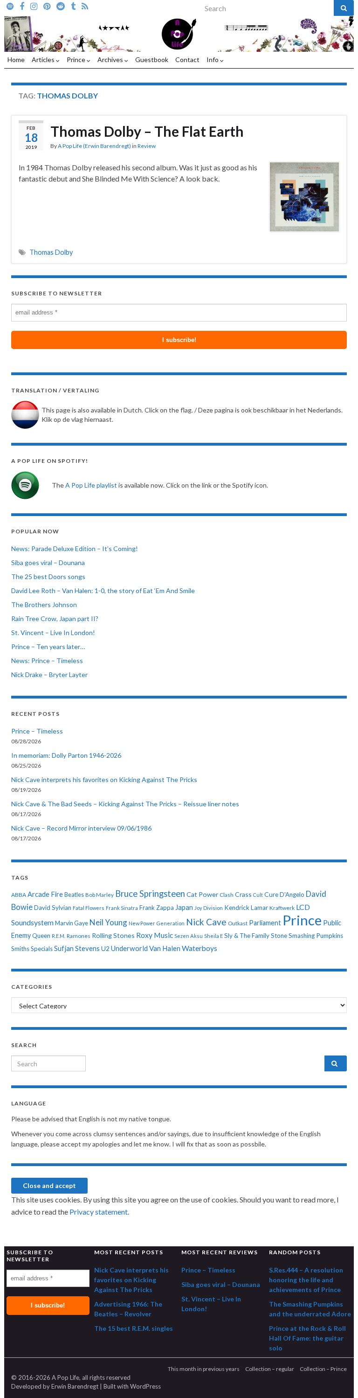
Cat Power (202, 894)
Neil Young (108, 922)
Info (213, 59)
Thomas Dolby (51, 252)
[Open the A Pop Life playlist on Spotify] (10, 5)
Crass (243, 894)
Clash (227, 895)
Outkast (238, 923)
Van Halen (164, 948)
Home (16, 59)
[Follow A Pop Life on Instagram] (33, 5)
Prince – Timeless (37, 731)
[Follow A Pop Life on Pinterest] (46, 5)
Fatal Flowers (88, 908)
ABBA (18, 894)
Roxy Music (154, 935)
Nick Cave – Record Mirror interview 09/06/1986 (81, 828)
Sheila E (213, 936)
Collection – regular (269, 1368)
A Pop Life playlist (91, 485)
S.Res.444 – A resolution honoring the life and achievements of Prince (306, 1279)
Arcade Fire (45, 894)
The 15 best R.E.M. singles (133, 1328)
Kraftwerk (282, 907)
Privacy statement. (99, 1211)
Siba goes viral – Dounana (48, 562)
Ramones (78, 935)
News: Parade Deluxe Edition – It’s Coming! (74, 548)
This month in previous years (204, 1368)
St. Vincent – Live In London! (53, 632)
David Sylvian (52, 907)
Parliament (265, 923)
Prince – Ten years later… (48, 646)
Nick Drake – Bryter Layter (49, 674)
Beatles (74, 894)
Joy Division (208, 908)
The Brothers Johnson (44, 604)
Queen (41, 935)
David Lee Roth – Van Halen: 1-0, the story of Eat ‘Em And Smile (103, 590)
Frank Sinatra (122, 908)
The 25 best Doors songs (48, 576)
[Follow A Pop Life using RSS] (85, 5)
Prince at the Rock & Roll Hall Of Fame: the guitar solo (307, 1338)
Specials (42, 948)
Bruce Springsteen (150, 893)
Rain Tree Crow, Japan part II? (54, 618)
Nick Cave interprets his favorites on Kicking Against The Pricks (104, 779)
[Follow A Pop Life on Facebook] (22, 5)
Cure (271, 894)
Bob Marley (99, 895)
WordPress (145, 1386)
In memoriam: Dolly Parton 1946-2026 (66, 755)
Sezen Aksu (188, 936)
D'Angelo (292, 894)
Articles (44, 59)
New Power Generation (157, 923)
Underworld (129, 948)
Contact (187, 59)
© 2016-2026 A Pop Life (45, 1377)
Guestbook (151, 59)
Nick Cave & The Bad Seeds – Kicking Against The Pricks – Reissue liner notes (125, 804)
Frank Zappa (156, 907)
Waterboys (199, 948)
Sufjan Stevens (77, 948)
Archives (110, 59)
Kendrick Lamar (246, 907)
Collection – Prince (323, 1368)
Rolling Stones (113, 935)
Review (147, 145)
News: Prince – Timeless (47, 660)
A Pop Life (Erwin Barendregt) (94, 145)
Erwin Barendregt (74, 1386)
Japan (184, 907)
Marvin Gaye (71, 923)
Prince (77, 59)
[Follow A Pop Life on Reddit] (60, 5)
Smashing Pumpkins (316, 935)
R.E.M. (58, 936)
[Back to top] (337, 1377)
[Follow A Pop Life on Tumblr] (73, 5)
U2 (105, 948)
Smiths (20, 948)
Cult (258, 895)
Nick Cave (206, 921)
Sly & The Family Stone (255, 935)
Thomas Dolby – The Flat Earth (147, 131)
